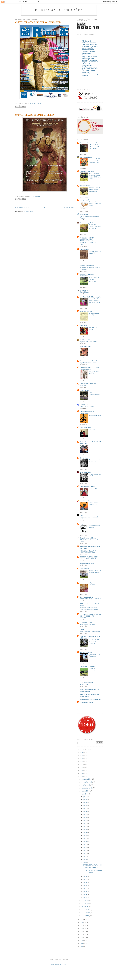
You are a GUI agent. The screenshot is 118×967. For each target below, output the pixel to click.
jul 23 (85, 820)
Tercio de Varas (85, 290)
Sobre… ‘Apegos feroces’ (87, 406)
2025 (81, 755)
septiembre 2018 (87, 788)
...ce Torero (92, 585)
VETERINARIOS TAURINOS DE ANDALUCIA (89, 368)
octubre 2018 (86, 785)
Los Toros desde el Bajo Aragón (90, 297)
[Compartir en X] (20, 106)
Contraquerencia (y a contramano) (87, 412)
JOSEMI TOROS (85, 427)
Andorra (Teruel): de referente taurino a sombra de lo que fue (94, 300)
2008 (81, 946)
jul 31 (85, 797)
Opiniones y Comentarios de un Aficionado (90, 637)
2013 (81, 931)
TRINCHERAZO (94, 488)
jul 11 (85, 856)
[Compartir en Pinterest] (25, 106)
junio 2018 (85, 901)
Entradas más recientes (22, 207)
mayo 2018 (85, 904)
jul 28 (85, 805)
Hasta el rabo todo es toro (88, 383)
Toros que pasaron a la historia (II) (95, 252)
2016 (81, 922)
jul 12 (85, 853)
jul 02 (85, 894)
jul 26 (85, 811)
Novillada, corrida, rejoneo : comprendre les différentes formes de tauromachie (90, 267)
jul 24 (85, 817)
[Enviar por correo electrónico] (16, 106)
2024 (81, 758)
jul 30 (85, 799)
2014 (81, 928)
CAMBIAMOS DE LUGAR (88, 559)
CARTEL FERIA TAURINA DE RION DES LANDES (38, 22)
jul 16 (85, 841)
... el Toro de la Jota (86, 501)
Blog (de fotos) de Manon (88, 538)
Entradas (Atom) (29, 212)
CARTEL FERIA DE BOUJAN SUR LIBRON (35, 114)
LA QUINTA (92, 429)
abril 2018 (85, 907)
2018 (81, 776)
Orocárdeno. (84, 458)
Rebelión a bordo (85, 472)
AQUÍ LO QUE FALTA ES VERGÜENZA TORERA (88, 551)
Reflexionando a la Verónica (89, 361)
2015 (81, 925)
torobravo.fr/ (84, 264)
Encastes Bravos (85, 185)
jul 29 (85, 802)
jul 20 (85, 829)
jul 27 (85, 808)
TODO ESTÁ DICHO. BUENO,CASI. (86, 683)
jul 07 (85, 879)
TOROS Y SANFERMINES (88, 557)
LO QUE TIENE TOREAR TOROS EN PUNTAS (94, 146)
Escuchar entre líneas (87, 681)
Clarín (82, 629)
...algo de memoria (86, 524)
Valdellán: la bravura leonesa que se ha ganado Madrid (94, 189)
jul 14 (85, 847)
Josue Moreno (84, 568)
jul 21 (85, 826)
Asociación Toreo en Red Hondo (90, 143)
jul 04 (85, 888)
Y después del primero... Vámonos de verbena (95, 203)
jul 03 (85, 891)
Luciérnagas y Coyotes (87, 486)
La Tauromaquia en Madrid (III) (94, 314)
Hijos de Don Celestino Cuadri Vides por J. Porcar (95, 226)
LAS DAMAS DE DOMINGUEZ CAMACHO (94, 641)
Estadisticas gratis (59, 964)
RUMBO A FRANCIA (92, 669)
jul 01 (85, 897)
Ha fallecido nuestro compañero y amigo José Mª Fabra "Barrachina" (89, 608)
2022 (81, 764)
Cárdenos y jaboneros (87, 171)
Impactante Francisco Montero (88, 363)
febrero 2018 (86, 913)
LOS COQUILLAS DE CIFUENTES (87, 275)
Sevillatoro (83, 325)
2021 (81, 767)
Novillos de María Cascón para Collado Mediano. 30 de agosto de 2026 (95, 176)
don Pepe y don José (86, 597)
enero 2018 (85, 916)
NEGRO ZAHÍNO (86, 652)
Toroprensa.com (85, 346)
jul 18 (85, 835)
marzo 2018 (85, 910)
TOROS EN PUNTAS (87, 237)
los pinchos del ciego (86, 583)
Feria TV (83, 515)
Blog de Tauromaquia (87, 563)
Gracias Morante (84, 292)
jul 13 (85, 850)
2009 (81, 943)
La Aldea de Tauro (86, 157)
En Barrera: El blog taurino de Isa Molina (90, 547)
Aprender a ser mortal (95, 415)
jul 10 (85, 859)
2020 (81, 770)
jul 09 (85, 862)
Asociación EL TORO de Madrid (90, 699)
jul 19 (85, 832)
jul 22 (85, 823)
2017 (81, 919)
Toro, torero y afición (87, 223)
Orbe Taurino (84, 390)
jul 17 (85, 838)
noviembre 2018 (87, 782)
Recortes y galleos (86, 311)
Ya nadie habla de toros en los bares (95, 475)
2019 (81, 773)
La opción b (84, 404)
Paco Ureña (83, 385)
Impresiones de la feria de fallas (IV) (90, 342)
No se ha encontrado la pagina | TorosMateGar (90, 695)
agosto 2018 (86, 791)
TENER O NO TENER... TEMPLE (90, 599)
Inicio (46, 207)
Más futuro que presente (93, 328)
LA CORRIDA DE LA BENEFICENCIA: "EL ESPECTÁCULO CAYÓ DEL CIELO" (88, 241)
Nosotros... (80, 710)
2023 (81, 761)
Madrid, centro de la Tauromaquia (94, 655)
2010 (81, 940)
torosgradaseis (84, 200)
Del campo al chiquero (87, 702)
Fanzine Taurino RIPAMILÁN (93, 503)
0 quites (37, 103)
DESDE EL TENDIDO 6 (88, 666)
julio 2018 (85, 794)
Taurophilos (84, 214)
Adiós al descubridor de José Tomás (90, 631)
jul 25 (85, 814)
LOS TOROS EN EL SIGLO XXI (90, 614)
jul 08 (85, 876)
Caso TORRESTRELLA (94, 393)
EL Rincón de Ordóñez (59, 10)
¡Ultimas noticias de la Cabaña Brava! (90, 605)
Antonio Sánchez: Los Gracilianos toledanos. (95, 571)
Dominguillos (84, 249)
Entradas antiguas (68, 207)
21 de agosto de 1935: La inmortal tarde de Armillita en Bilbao (95, 160)
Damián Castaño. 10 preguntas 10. (94, 461)
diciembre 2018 (87, 779)
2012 (81, 934)
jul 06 (85, 882)
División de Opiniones (87, 340)
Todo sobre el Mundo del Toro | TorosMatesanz (90, 690)
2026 (81, 752)
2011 (81, 937)
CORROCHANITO (86, 623)
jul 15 (85, 844)
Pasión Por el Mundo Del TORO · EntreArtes (90, 443)
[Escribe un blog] (18, 106)
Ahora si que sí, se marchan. (87, 625)
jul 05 (85, 885)
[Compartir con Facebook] (23, 106)
